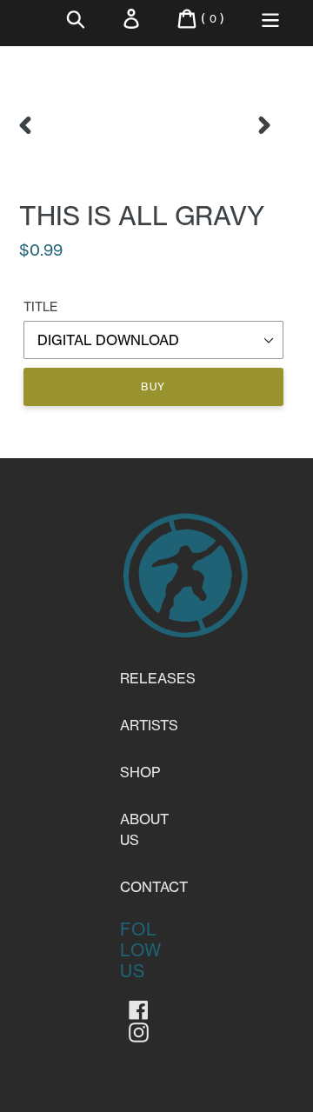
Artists (149, 725)
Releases (158, 678)
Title (40, 307)
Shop (140, 772)
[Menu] (270, 18)
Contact (154, 887)
